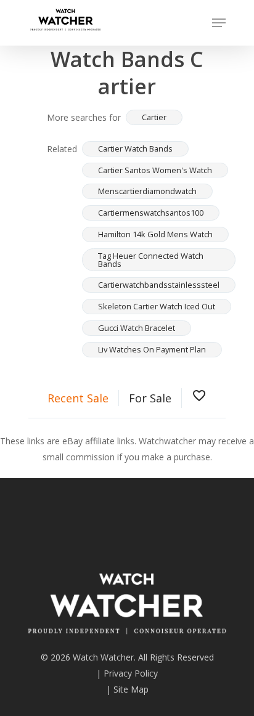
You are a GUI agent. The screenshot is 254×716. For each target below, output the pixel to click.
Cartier (154, 117)
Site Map (131, 689)
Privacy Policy (131, 673)
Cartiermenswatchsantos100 (150, 212)
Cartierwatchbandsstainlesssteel (158, 284)
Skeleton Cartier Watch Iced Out (156, 306)
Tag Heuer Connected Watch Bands (150, 259)
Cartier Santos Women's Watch (155, 170)
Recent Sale (78, 398)
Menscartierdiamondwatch (147, 191)
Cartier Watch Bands (135, 148)
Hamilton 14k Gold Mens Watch (155, 234)
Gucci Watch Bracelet (136, 327)
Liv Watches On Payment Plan (152, 349)
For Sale (150, 398)
